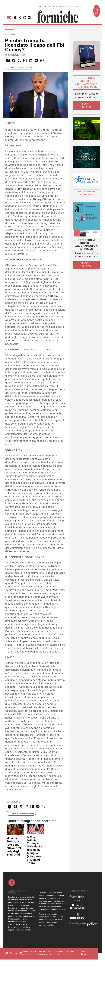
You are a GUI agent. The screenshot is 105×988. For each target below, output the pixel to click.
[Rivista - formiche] (83, 897)
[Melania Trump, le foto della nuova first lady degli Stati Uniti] (15, 829)
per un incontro (25, 175)
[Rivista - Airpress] (83, 907)
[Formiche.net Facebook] (15, 18)
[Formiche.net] (96, 11)
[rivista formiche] (86, 220)
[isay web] (84, 954)
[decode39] (83, 916)
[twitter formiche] (11, 953)
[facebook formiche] (6, 953)
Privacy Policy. (62, 954)
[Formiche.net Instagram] (24, 18)
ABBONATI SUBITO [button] (86, 105)
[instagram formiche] (16, 953)
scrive (8, 593)
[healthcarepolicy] (83, 924)
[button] (9, 18)
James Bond (10, 34)
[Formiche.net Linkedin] (29, 18)
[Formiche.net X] (20, 18)
